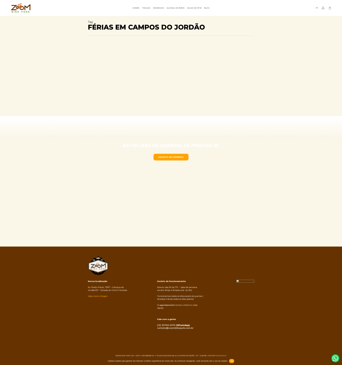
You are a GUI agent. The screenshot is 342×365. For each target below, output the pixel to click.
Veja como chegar (97, 296)
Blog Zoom (97, 85)
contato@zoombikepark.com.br (175, 328)
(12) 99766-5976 (166, 325)
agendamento (167, 305)
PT (317, 8)
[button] (171, 157)
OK (231, 361)
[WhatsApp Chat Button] (335, 358)
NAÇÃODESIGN (220, 356)
